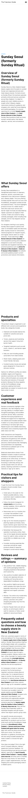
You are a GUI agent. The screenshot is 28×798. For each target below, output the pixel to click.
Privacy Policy (7, 784)
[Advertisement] (14, 27)
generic (3, 54)
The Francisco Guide (8, 2)
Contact (5, 786)
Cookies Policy (7, 783)
